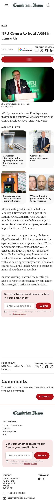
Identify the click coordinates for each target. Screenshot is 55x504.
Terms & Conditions (12, 425)
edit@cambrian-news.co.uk (21, 498)
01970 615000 (18, 493)
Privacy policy (9, 431)
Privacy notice (19, 314)
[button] (6, 5)
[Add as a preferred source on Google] (25, 49)
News (4, 26)
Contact (6, 428)
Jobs (4, 434)
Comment (45, 396)
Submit (43, 306)
